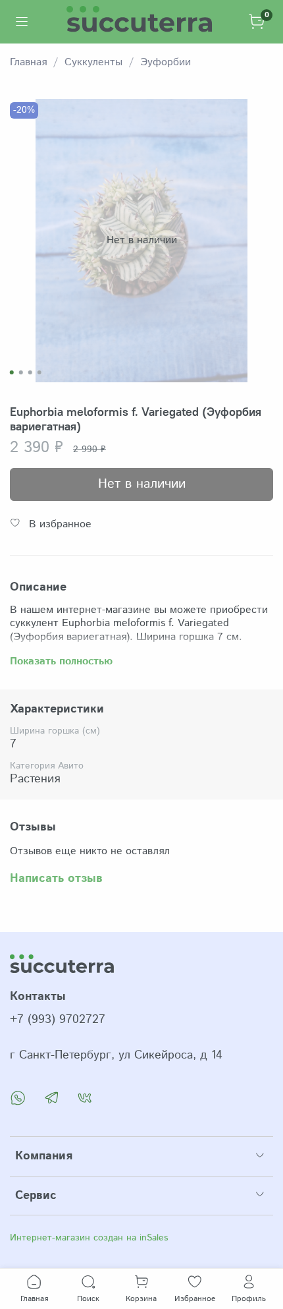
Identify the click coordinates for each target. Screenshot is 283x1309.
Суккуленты (93, 62)
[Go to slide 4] (39, 372)
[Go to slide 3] (30, 372)
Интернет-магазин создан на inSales (89, 1237)
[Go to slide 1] (12, 372)
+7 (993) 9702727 (57, 1019)
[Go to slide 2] (21, 372)
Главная (28, 62)
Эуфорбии (165, 62)
